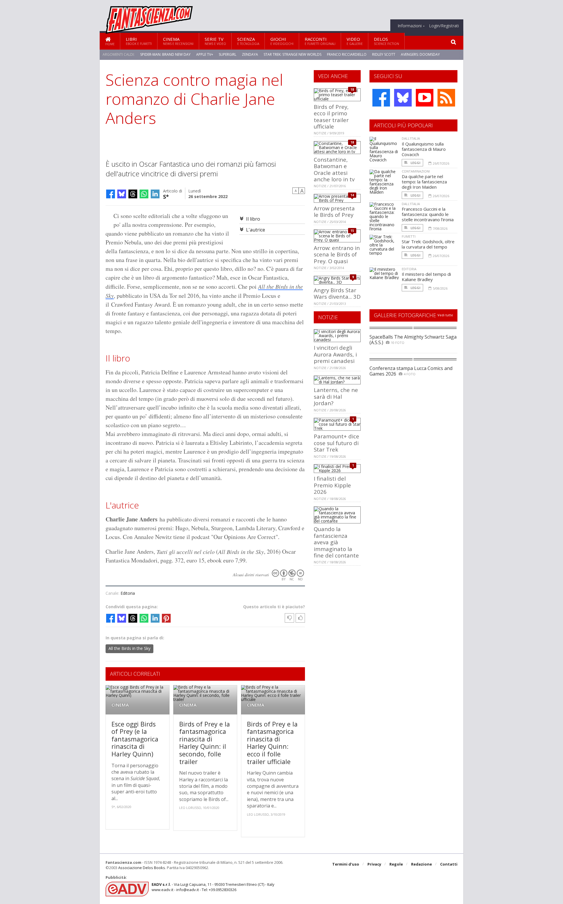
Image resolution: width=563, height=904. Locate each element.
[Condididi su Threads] (133, 194)
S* (166, 196)
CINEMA (120, 705)
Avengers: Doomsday (420, 54)
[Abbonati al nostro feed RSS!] (446, 98)
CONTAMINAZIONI (416, 171)
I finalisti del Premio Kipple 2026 (332, 485)
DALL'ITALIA (411, 138)
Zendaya (250, 54)
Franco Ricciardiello (347, 54)
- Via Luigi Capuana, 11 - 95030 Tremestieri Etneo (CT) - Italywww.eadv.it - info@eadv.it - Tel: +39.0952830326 (213, 887)
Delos (386, 41)
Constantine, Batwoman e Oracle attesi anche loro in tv (334, 169)
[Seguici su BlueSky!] (403, 98)
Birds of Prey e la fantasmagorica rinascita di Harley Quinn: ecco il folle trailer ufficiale (272, 743)
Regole (396, 864)
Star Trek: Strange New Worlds (292, 54)
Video (355, 41)
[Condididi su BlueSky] (122, 194)
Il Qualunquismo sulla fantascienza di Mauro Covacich (424, 149)
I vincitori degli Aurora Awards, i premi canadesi (335, 354)
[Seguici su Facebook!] (381, 98)
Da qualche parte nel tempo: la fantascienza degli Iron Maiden (424, 181)
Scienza (248, 41)
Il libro (253, 219)
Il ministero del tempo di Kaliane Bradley (426, 276)
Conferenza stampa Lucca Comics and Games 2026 (410, 371)
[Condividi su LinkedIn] (155, 194)
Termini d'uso (345, 864)
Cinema (178, 41)
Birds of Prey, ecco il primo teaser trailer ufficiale (331, 116)
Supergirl (227, 54)
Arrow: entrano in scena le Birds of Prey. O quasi (337, 254)
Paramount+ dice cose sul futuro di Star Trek (336, 442)
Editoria (128, 593)
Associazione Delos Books (141, 867)
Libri (139, 41)
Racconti (320, 41)
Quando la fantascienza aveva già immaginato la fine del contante (336, 542)
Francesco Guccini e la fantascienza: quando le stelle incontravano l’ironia (428, 214)
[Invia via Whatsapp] (144, 194)
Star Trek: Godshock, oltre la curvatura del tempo (428, 244)
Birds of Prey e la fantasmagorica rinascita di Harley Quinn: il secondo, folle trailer (204, 743)
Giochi (282, 41)
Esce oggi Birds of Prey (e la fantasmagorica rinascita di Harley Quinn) (134, 739)
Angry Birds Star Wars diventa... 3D (337, 293)
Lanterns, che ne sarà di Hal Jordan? (336, 396)
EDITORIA (409, 269)
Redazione (421, 864)
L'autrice (255, 230)
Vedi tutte (445, 315)
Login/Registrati (444, 26)
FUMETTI (409, 236)
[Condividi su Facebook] (111, 194)
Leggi (415, 162)
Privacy (374, 864)
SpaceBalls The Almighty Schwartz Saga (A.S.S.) (413, 340)
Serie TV (215, 41)
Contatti (448, 864)
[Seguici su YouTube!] (425, 98)
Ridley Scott (383, 54)
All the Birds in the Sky (129, 648)
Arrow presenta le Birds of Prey (334, 211)
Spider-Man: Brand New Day (165, 54)
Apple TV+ (204, 54)
